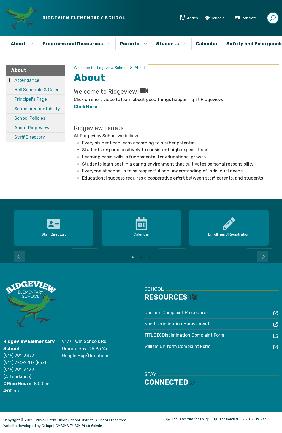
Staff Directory (29, 137)
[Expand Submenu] (9, 80)
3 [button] (149, 257)
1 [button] (132, 257)
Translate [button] (249, 18)
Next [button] (262, 256)
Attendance (26, 80)
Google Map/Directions (85, 355)
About (18, 43)
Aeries (192, 18)
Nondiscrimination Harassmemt (177, 323)
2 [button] (141, 257)
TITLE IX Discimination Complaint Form (184, 335)
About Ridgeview (32, 127)
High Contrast (228, 419)
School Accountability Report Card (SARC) (39, 108)
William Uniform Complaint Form (177, 346)
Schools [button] (218, 18)
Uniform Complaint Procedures (176, 312)
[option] (53, 228)
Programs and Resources (72, 43)
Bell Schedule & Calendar (39, 89)
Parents (129, 43)
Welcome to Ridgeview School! (101, 67)
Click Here (85, 106)
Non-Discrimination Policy (187, 419)
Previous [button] (19, 256)
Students (167, 43)
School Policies (29, 118)
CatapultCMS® (54, 426)
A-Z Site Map (254, 419)
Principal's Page (30, 99)
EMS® (75, 426)
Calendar (207, 43)
